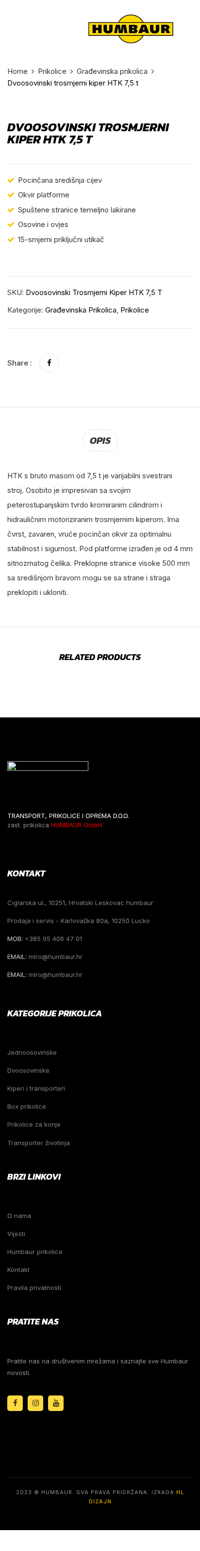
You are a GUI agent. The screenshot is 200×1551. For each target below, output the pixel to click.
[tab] (100, 440)
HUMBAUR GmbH (76, 825)
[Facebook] (49, 362)
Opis (100, 440)
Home (17, 71)
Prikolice (52, 71)
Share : (19, 362)
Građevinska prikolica (112, 71)
